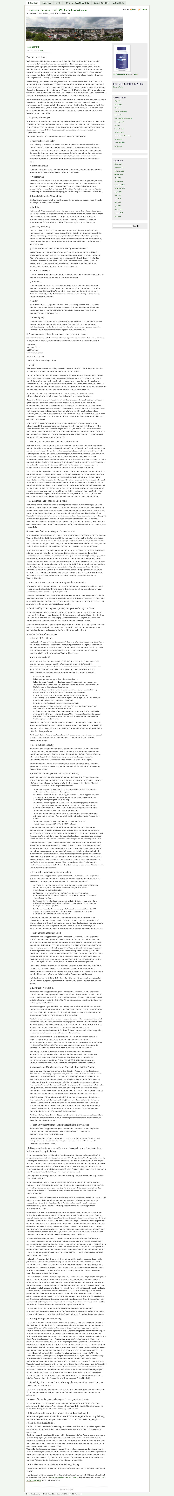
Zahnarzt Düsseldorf (101, 3)
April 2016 (118, 206)
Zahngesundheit (119, 142)
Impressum (46, 3)
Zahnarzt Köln (118, 3)
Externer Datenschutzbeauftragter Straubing (63, 1478)
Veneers (117, 125)
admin (42, 50)
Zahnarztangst (119, 132)
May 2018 (118, 178)
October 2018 (119, 174)
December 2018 (119, 167)
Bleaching (118, 108)
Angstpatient (118, 104)
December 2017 (119, 185)
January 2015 (119, 213)
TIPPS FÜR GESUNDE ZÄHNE (77, 3)
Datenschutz (33, 3)
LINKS (58, 3)
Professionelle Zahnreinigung (123, 118)
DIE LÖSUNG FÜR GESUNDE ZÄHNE (125, 74)
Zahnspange (118, 146)
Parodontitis (118, 115)
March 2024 (118, 164)
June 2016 (118, 199)
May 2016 (118, 202)
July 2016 (118, 195)
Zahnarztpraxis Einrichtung (123, 136)
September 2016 (120, 188)
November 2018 (119, 171)
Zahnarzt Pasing (118, 87)
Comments (144, 9)
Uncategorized (119, 122)
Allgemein (117, 101)
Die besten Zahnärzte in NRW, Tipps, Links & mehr (56, 10)
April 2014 (118, 216)
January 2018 (119, 181)
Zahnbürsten (118, 139)
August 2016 (118, 192)
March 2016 (118, 209)
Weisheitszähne (119, 129)
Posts (134, 9)
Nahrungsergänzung (121, 111)
